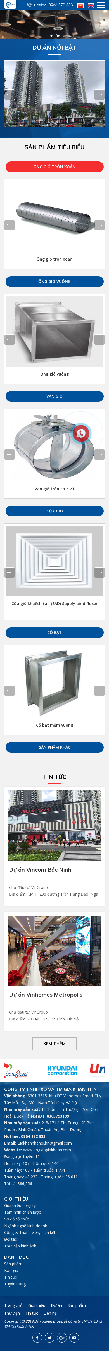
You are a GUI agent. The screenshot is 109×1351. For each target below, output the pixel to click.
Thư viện (12, 1313)
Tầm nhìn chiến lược (22, 1212)
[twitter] (49, 1338)
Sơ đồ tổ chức (16, 1219)
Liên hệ (50, 1313)
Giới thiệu (36, 1305)
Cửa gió (54, 511)
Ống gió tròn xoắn (54, 166)
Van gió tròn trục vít (55, 488)
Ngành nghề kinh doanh (25, 1225)
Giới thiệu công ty (20, 1205)
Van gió (54, 396)
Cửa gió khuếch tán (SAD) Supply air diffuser (54, 603)
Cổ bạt (54, 632)
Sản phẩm (13, 1263)
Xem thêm (54, 1043)
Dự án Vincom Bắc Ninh (40, 869)
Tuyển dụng (15, 1284)
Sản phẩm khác (54, 747)
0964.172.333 (61, 5)
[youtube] (74, 1338)
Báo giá (11, 1270)
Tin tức (10, 1277)
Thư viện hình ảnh (20, 1246)
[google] (62, 1338)
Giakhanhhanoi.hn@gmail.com (44, 1143)
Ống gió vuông (54, 281)
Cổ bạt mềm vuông (54, 725)
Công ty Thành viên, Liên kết (30, 1232)
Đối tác (10, 1239)
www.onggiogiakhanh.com (47, 1149)
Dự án (56, 1305)
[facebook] (37, 1338)
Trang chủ (13, 1305)
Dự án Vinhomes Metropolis (45, 994)
